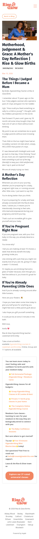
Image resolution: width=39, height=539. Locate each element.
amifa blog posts (8, 68)
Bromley (9, 516)
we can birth (19, 68)
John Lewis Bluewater (16, 522)
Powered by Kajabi (19, 533)
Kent (30, 522)
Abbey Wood (10, 513)
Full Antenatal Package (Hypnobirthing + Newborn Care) (20, 377)
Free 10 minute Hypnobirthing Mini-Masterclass (16, 443)
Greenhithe (18, 519)
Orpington (21, 525)
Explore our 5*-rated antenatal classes (19, 475)
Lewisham (10, 525)
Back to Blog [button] (9, 16)
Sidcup (30, 525)
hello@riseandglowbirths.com (21, 456)
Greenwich (29, 519)
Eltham (8, 519)
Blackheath (29, 513)
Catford (18, 516)
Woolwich (19, 527)
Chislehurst (28, 516)
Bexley (20, 513)
